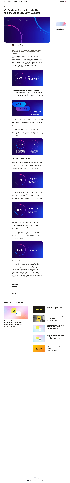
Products (15, 1)
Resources (20, 1)
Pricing (25, 1)
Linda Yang (20, 44)
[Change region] (65, 1)
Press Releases (12, 6)
